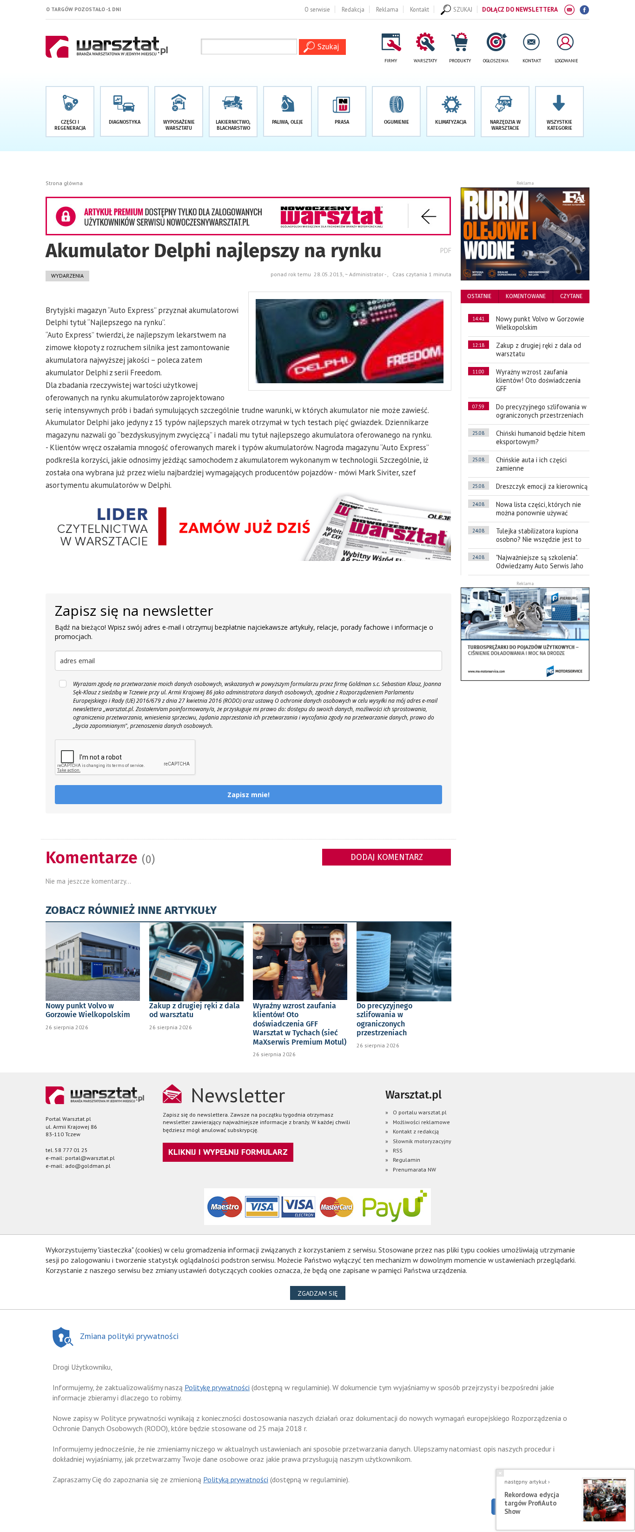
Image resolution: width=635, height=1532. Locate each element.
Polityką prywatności (235, 1479)
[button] (559, 111)
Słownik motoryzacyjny (422, 1141)
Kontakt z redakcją (416, 1131)
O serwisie (317, 9)
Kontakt (419, 9)
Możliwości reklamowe (421, 1122)
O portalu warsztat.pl (420, 1112)
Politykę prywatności (217, 1387)
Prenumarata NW (414, 1169)
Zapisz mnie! (248, 794)
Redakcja (353, 9)
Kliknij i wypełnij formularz (228, 1151)
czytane (571, 296)
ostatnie (479, 296)
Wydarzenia (67, 275)
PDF (445, 250)
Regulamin (406, 1159)
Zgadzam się (321, 1293)
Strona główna (64, 183)
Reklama (387, 9)
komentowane (526, 296)
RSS (398, 1150)
